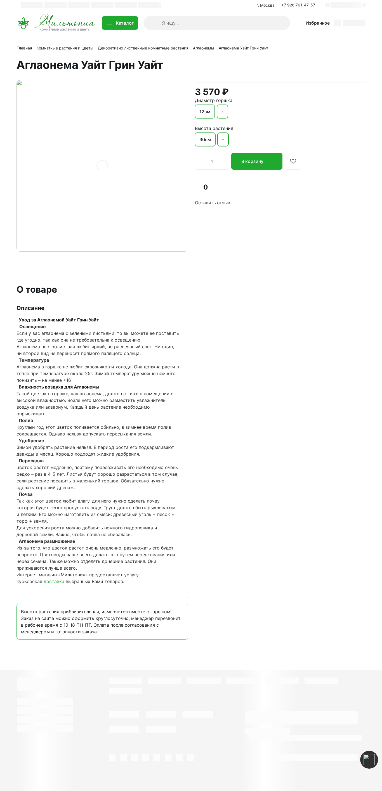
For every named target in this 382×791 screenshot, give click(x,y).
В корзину (252, 161)
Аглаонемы (203, 48)
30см (205, 139)
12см (204, 111)
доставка (54, 581)
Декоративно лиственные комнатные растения (143, 48)
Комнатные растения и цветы (65, 48)
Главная (24, 48)
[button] (300, 5)
